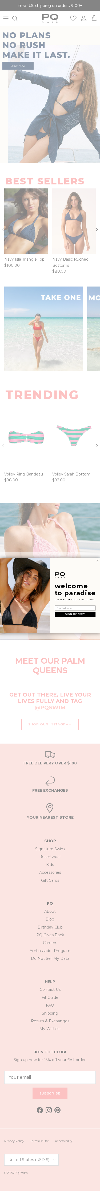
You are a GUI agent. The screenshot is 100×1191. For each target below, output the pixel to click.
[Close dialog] (97, 560)
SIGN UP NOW (75, 614)
